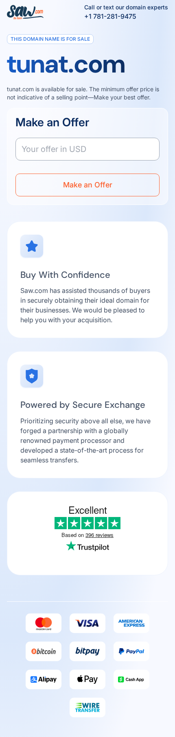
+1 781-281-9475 (110, 16)
